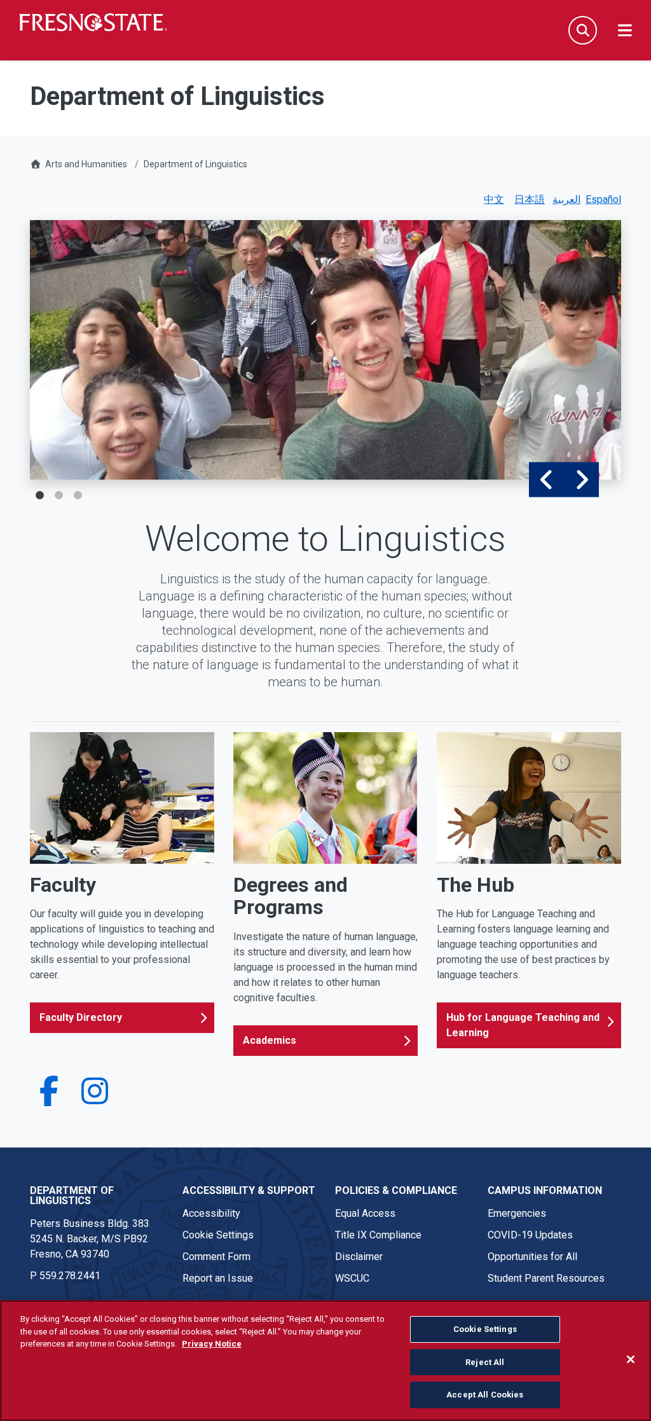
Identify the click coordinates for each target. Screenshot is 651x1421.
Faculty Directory (80, 1017)
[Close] (631, 1359)
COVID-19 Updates (530, 1235)
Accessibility (211, 1213)
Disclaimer (359, 1257)
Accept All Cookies (484, 1394)
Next (581, 479)
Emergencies (517, 1213)
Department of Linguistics (195, 164)
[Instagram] (95, 1099)
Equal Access (365, 1213)
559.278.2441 (69, 1276)
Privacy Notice (212, 1343)
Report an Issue (217, 1278)
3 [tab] (77, 495)
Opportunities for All (532, 1257)
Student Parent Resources (546, 1278)
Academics (269, 1040)
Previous (546, 479)
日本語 (529, 199)
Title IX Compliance (378, 1235)
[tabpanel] (325, 350)
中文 (494, 199)
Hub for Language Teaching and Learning (523, 1025)
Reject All (484, 1362)
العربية (566, 199)
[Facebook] (49, 1099)
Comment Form (216, 1257)
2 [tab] (58, 495)
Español (603, 199)
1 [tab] (39, 495)
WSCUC (352, 1278)
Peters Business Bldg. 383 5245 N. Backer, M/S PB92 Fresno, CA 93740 (89, 1238)
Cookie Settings (218, 1235)
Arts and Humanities (86, 164)
